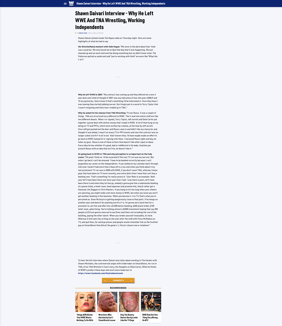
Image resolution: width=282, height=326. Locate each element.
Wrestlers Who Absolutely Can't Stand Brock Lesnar (106, 317)
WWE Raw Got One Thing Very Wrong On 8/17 (150, 317)
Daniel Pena (83, 33)
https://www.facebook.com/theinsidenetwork (100, 273)
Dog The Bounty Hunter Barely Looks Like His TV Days (129, 317)
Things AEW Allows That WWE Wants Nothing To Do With (85, 317)
